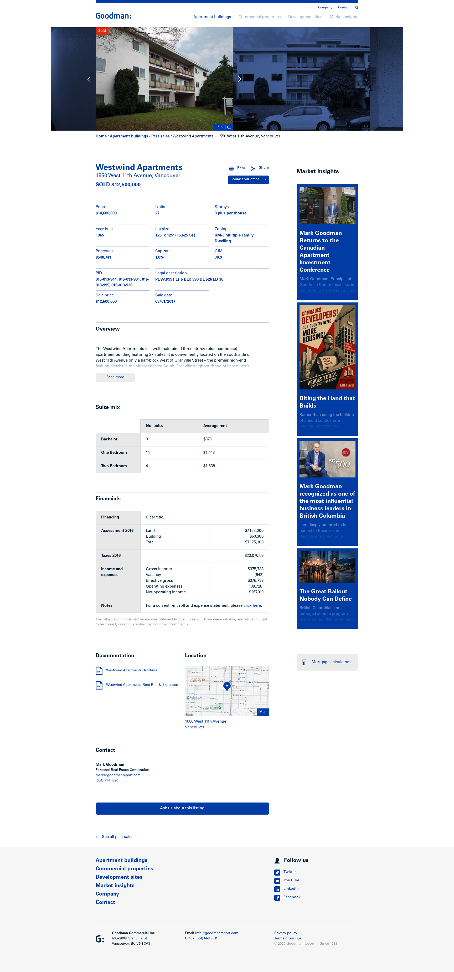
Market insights (344, 17)
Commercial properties (260, 17)
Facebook (292, 897)
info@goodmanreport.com (216, 933)
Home (101, 136)
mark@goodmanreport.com (118, 775)
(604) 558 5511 (206, 938)
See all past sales (117, 837)
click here (252, 606)
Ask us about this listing (182, 808)
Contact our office (244, 179)
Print (241, 168)
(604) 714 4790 (107, 781)
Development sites (305, 17)
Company (325, 7)
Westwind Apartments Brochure (131, 670)
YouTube (291, 880)
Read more (115, 377)
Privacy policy (285, 933)
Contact (343, 7)
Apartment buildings (212, 17)
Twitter (289, 872)
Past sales (160, 136)
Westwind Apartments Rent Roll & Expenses (142, 685)
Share (264, 168)
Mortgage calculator (330, 662)
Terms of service (287, 938)
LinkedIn (291, 889)
